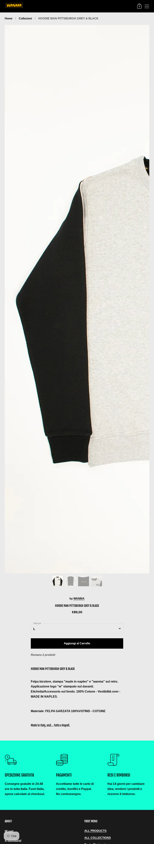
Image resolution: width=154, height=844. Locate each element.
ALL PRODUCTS (95, 830)
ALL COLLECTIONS (97, 837)
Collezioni (25, 18)
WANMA (79, 598)
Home (8, 18)
